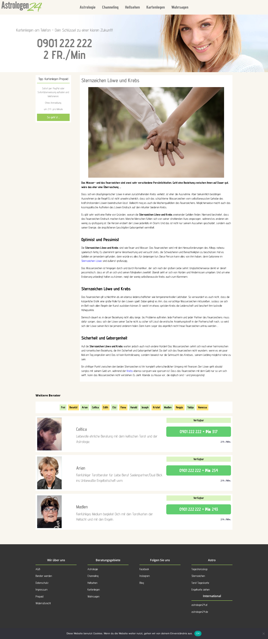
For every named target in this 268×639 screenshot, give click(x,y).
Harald (133, 407)
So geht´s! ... (53, 117)
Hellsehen (132, 7)
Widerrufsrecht (43, 603)
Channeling (110, 7)
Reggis (179, 407)
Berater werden (44, 576)
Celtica (95, 407)
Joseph (145, 407)
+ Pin (198, 431)
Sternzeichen (198, 576)
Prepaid (39, 596)
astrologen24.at (199, 605)
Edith (105, 407)
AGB (38, 569)
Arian (85, 407)
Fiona (123, 407)
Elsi (114, 407)
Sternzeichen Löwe (91, 261)
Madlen (168, 407)
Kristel (156, 407)
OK (198, 633)
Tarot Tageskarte (200, 583)
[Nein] (263, 633)
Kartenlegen (155, 7)
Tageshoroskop (199, 569)
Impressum (41, 589)
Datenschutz (42, 583)
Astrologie (88, 7)
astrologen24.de (199, 611)
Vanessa (202, 407)
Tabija (190, 407)
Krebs (130, 371)
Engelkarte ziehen (200, 589)
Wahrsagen (179, 7)
